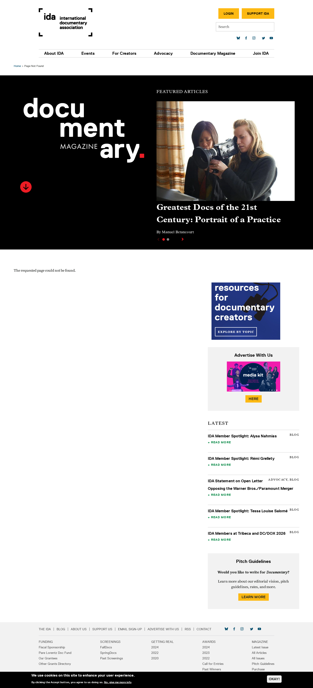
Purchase (258, 669)
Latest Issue (260, 647)
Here (254, 399)
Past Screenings (111, 658)
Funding (46, 641)
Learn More (254, 597)
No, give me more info (118, 682)
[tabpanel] (225, 170)
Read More (221, 442)
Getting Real (162, 641)
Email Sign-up (130, 629)
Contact (204, 629)
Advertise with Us (163, 629)
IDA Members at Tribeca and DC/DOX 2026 (247, 533)
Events (88, 53)
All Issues (258, 658)
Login (229, 13)
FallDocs (106, 647)
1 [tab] (163, 239)
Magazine (260, 641)
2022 (155, 652)
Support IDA (258, 13)
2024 (155, 647)
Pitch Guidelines (263, 663)
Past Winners (211, 669)
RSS (188, 629)
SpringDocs (108, 652)
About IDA (54, 53)
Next (183, 239)
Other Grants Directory (55, 663)
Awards (209, 641)
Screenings (110, 641)
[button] (26, 187)
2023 (206, 652)
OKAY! (274, 679)
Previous (157, 239)
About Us (79, 629)
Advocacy (163, 53)
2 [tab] (168, 239)
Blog (61, 629)
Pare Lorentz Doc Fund (55, 652)
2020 (155, 658)
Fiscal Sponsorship (52, 647)
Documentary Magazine (212, 53)
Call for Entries (212, 663)
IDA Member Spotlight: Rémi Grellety (241, 458)
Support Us (102, 629)
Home (17, 66)
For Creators (124, 53)
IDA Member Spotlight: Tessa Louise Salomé (248, 511)
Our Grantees (48, 658)
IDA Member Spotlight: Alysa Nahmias (242, 436)
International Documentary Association (65, 22)
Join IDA (261, 53)
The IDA (45, 629)
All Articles (259, 652)
